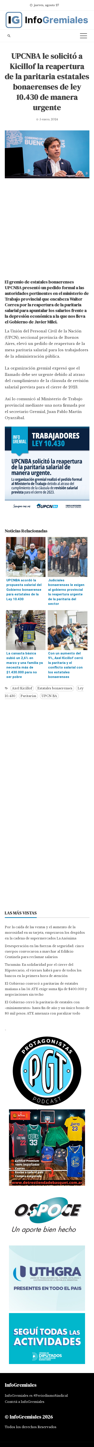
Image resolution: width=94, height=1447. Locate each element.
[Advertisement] (47, 230)
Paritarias (28, 696)
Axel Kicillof (22, 688)
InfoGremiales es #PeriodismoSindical (36, 1396)
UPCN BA (49, 696)
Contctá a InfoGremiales (24, 1402)
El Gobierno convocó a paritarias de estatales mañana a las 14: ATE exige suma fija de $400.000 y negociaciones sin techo (46, 989)
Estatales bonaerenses (54, 688)
